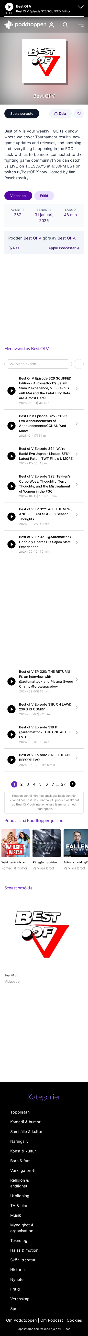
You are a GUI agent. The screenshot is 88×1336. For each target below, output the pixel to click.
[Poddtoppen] (25, 25)
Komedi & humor (25, 1121)
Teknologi (19, 1240)
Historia (17, 1269)
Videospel (18, 196)
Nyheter (17, 1279)
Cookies (74, 1320)
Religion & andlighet (19, 1183)
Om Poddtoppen (21, 1320)
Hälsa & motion (24, 1250)
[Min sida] (51, 25)
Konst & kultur (23, 1151)
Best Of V (32, 238)
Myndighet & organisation (21, 1227)
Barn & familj (21, 1160)
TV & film (18, 1205)
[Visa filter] (79, 364)
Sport (15, 1308)
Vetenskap (20, 1298)
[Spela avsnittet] (11, 391)
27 (63, 784)
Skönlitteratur (22, 1259)
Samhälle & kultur (26, 1131)
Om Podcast (51, 1320)
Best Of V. (67, 238)
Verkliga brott (23, 1170)
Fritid (44, 196)
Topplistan (20, 1112)
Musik (15, 1215)
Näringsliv (19, 1141)
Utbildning (19, 1195)
